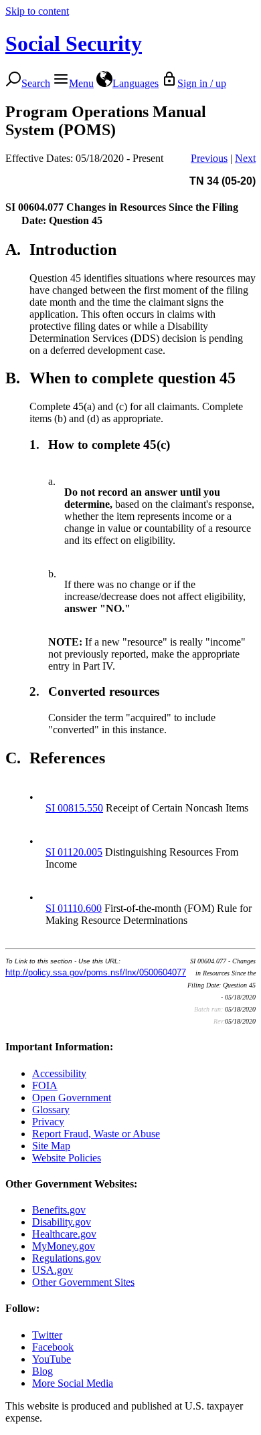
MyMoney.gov (63, 1246)
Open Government (71, 1097)
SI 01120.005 (74, 852)
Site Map (51, 1145)
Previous (209, 158)
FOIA (45, 1085)
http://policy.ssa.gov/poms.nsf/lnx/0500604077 (95, 972)
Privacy (48, 1121)
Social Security (73, 43)
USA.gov (52, 1270)
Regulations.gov (66, 1258)
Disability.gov (61, 1222)
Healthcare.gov (64, 1234)
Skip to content (37, 11)
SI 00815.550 (74, 808)
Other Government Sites (83, 1282)
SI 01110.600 (74, 908)
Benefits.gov (59, 1210)
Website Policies (66, 1157)
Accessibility (59, 1073)
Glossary (51, 1109)
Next (245, 158)
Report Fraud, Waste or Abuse (96, 1133)
